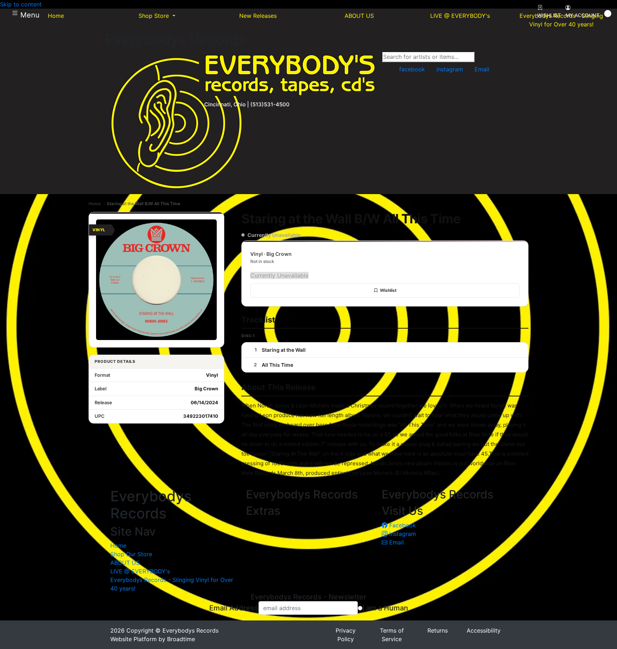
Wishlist (388, 290)
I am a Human (385, 608)
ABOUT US (125, 562)
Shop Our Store (131, 554)
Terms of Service (392, 635)
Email (395, 542)
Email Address (234, 608)
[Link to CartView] (607, 13)
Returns (437, 630)
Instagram (401, 533)
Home (95, 203)
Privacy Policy (346, 635)
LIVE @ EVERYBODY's (140, 571)
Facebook (401, 525)
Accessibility (484, 630)
